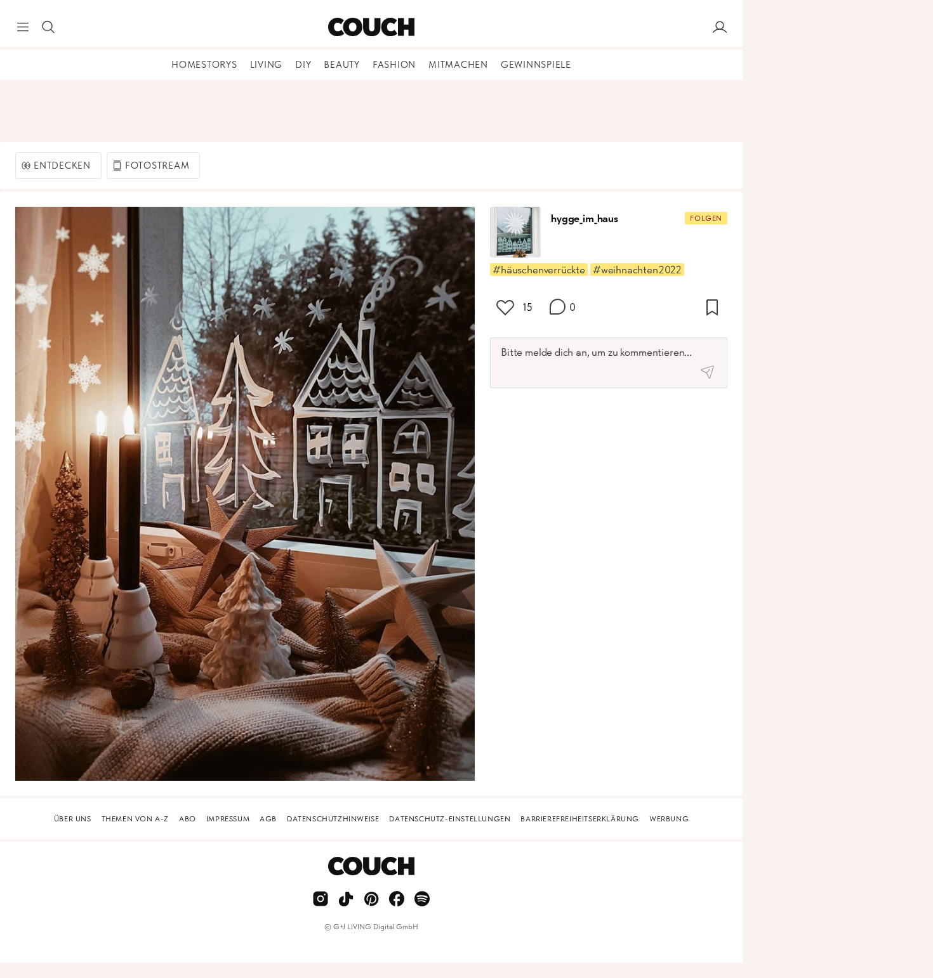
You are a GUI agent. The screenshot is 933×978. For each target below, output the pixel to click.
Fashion (394, 65)
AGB (268, 818)
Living (266, 65)
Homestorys (204, 65)
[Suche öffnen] (48, 27)
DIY (303, 65)
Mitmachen (458, 65)
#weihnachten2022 (637, 269)
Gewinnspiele (536, 65)
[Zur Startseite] (371, 27)
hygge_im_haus (584, 218)
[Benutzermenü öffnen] (719, 27)
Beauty (342, 65)
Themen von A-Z (135, 818)
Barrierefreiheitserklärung (579, 818)
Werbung (669, 818)
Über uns (72, 818)
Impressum (227, 818)
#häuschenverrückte (539, 269)
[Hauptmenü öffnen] (22, 27)
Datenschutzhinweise (333, 818)
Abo (187, 818)
